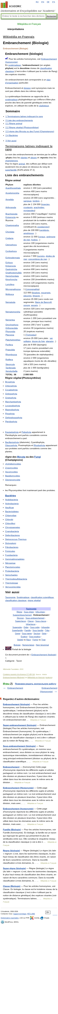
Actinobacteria (12, 503)
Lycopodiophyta (12, 405)
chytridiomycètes (13, 464)
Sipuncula (10, 364)
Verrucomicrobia (13, 587)
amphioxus (28, 233)
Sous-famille (38, 630)
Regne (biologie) (11, 850)
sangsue (27, 201)
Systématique (23, 597)
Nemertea (10, 320)
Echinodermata (13, 257)
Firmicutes (10, 551)
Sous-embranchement (35, 618)
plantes (24, 157)
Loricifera (10, 284)
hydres (34, 240)
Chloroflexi (10, 523)
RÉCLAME (31, 914)
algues (33, 157)
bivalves (36, 292)
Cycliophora (11, 251)
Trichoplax (31, 335)
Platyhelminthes (13, 340)
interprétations (15, 29)
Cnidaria (9, 238)
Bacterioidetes (12, 511)
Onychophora (12, 324)
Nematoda (10, 302)
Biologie (17, 645)
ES (53, 2)
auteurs (49, 678)
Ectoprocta (11, 217)
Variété (20, 640)
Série (44, 633)
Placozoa (10, 335)
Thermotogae (11, 583)
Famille (28, 630)
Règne (19, 612)
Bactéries (10, 495)
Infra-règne (40, 612)
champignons (11, 160)
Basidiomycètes (12, 476)
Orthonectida (12, 328)
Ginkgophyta (11, 394)
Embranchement (15, 688)
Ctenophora (11, 245)
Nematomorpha (13, 312)
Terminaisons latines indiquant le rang (28, 148)
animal (22, 164)
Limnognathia (32, 289)
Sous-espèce (34, 637)
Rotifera (9, 359)
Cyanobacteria (12, 531)
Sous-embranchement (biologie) (19, 746)
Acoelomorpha (12, 193)
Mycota (21, 457)
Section (37, 633)
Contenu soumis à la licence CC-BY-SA (19, 674)
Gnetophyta (10, 398)
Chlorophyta (11, 386)
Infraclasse (30, 624)
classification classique (15, 600)
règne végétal (34, 600)
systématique (14, 65)
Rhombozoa (11, 354)
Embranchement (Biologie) (14, 678)
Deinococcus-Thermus (15, 539)
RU (37, 2)
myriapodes (29, 210)
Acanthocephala (13, 188)
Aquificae (9, 507)
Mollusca (10, 294)
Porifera (9, 344)
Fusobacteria (11, 555)
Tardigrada (11, 368)
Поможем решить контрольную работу (35, 684)
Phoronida (10, 331)
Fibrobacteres (11, 547)
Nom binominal (42, 645)
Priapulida (10, 349)
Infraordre (45, 627)
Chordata (10, 232)
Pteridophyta (11, 421)
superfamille (11, 170)
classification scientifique (42, 597)
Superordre (17, 627)
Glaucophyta (11, 445)
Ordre (26, 627)
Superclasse (20, 621)
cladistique (44, 106)
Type (43, 640)
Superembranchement (22, 615)
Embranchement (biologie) (43, 654)
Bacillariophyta (12, 442)
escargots (45, 292)
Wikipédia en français (36, 678)
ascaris (34, 305)
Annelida (10, 199)
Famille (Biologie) (12, 829)
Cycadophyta (11, 390)
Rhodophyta (39, 445)
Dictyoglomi (10, 543)
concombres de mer (37, 259)
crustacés (28, 207)
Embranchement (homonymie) (18, 808)
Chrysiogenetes (12, 527)
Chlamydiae (10, 515)
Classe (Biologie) (11, 886)
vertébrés (44, 230)
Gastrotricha (11, 269)
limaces (36, 296)
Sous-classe (40, 621)
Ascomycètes (11, 472)
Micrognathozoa (13, 289)
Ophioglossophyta (13, 417)
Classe (31, 621)
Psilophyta (26, 432)
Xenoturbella (11, 371)
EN (42, 2)
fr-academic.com (11, 4)
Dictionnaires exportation (10, 918)
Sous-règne (29, 612)
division (27, 88)
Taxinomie (31, 609)
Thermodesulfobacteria (16, 579)
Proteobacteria (12, 571)
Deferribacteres (12, 535)
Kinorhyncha (11, 279)
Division (20, 618)
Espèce (24, 637)
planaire (50, 341)
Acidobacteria (11, 499)
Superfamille (17, 630)
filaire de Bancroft (43, 302)
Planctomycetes (12, 567)
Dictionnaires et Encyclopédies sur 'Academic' (28, 10)
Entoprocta (11, 266)
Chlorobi (9, 519)
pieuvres (27, 296)
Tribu (47, 630)
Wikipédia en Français (29, 24)
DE (48, 2)
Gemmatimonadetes (14, 559)
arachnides (39, 207)
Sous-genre (27, 633)
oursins (41, 256)
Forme (35, 640)
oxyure (26, 305)
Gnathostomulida (14, 272)
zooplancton (43, 227)
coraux (42, 236)
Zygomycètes (11, 468)
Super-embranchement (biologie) (19, 725)
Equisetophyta (12, 432)
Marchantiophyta (13, 402)
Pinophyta (10, 413)
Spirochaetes (11, 575)
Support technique (19, 914)
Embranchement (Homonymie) (18, 788)
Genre (17, 633)
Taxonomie (10, 597)
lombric (36, 201)
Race (28, 640)
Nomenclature (28, 645)
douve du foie (38, 341)
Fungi (37, 457)
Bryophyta (10, 382)
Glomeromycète (12, 480)
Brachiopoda (11, 214)
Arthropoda (11, 207)
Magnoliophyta (12, 409)
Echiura (9, 262)
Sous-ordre (35, 627)
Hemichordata (12, 276)
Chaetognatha (12, 225)
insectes (46, 204)
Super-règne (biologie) (14, 868)
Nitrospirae (10, 563)
